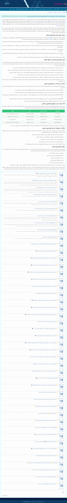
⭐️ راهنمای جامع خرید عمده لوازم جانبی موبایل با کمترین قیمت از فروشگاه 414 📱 (44, 300)
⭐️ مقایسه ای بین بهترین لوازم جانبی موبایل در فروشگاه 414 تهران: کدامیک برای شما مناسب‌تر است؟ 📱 (41, 314)
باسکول (10, 9)
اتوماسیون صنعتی (50, 12)
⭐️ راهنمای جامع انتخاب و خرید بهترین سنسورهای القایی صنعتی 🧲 (46, 173)
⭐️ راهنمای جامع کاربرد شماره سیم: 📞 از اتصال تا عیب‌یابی (48, 392)
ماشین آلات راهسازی (56, 9)
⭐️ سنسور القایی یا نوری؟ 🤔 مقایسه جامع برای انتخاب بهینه (47, 413)
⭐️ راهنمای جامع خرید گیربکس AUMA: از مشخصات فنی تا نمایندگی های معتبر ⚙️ (44, 244)
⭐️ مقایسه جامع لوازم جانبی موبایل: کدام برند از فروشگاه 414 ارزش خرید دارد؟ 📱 (44, 328)
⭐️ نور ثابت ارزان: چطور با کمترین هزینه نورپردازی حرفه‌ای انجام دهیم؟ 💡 (45, 420)
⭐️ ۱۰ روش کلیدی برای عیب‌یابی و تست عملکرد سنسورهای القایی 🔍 (46, 187)
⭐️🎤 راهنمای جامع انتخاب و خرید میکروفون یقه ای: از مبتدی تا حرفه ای (46, 427)
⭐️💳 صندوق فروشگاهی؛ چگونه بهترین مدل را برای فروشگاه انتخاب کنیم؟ (45, 208)
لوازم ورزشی (35, 9)
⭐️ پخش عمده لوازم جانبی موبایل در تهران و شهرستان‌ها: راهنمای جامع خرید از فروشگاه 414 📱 (42, 272)
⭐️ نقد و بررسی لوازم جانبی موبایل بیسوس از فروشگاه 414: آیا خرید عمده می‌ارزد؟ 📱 (44, 265)
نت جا (57, 25)
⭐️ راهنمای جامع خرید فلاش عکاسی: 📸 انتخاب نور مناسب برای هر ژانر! (46, 441)
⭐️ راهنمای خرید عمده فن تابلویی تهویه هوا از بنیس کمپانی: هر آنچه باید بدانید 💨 (44, 286)
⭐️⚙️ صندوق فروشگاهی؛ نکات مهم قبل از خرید (49, 237)
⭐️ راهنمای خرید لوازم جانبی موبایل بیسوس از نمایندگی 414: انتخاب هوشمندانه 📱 (44, 279)
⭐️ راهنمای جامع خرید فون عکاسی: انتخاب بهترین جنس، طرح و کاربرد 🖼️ (45, 434)
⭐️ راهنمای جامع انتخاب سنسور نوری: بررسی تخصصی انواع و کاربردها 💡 (45, 406)
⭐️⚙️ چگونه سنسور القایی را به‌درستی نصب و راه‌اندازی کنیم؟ (47, 201)
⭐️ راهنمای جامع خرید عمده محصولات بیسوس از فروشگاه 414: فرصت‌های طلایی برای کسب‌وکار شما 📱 (41, 342)
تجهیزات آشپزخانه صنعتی (19, 9)
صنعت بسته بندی (49, 9)
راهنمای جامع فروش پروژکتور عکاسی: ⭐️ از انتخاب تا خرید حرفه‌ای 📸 (46, 378)
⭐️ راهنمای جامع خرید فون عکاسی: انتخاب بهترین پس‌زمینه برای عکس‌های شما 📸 (44, 385)
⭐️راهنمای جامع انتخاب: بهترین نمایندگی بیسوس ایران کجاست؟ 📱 (46, 251)
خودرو (65, 9)
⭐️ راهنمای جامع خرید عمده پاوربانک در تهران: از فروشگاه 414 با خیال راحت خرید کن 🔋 (43, 357)
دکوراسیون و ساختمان (42, 9)
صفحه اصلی (59, 12)
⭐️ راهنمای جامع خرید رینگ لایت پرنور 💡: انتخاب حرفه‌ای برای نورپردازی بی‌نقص (44, 371)
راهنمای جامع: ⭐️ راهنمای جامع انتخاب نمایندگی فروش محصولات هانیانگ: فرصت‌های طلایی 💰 (42, 462)
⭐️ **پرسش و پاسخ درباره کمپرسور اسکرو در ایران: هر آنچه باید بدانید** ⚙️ (45, 399)
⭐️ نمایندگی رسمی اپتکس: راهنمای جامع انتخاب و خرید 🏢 (48, 484)
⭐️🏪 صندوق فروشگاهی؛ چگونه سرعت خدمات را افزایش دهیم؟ (47, 229)
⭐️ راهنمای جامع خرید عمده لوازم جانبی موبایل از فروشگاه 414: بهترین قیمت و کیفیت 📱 (43, 349)
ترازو (13, 9)
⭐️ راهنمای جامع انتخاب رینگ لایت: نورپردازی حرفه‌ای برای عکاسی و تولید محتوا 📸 (44, 448)
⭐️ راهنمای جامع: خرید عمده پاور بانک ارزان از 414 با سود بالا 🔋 (47, 321)
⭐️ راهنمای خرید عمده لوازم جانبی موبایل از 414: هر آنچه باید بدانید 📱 (46, 335)
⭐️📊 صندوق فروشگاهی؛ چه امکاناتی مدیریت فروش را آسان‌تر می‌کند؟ (46, 222)
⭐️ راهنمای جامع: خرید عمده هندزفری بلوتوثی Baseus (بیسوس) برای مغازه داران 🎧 (44, 258)
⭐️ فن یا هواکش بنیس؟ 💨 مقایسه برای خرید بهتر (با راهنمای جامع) (46, 293)
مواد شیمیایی (27, 9)
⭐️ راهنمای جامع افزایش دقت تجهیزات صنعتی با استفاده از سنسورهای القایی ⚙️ (44, 180)
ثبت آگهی (7, 3)
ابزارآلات (31, 9)
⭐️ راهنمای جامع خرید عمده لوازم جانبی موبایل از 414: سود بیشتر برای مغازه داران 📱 (44, 307)
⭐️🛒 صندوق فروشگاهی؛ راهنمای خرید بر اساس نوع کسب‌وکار (47, 215)
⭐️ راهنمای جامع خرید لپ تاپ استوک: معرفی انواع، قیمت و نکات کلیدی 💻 (45, 364)
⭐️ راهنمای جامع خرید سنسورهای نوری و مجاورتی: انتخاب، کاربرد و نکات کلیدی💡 (44, 469)
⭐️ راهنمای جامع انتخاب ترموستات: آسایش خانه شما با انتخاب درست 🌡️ (45, 476)
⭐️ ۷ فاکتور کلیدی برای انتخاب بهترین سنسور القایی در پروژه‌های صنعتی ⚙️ (45, 194)
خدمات (62, 9)
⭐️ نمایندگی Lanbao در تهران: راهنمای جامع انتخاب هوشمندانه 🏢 (46, 455)
